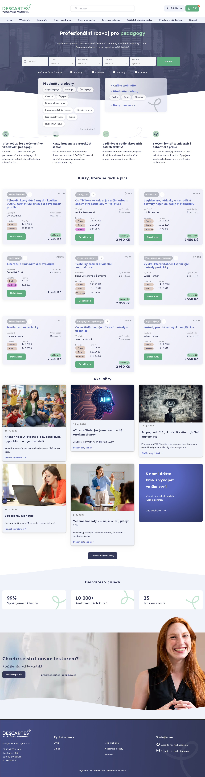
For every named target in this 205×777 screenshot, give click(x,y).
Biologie (69, 89)
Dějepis (62, 96)
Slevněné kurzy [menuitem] (86, 20)
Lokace (108, 59)
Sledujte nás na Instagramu (174, 751)
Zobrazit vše (86, 129)
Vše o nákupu (112, 742)
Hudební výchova (53, 123)
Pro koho (83, 59)
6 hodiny (121, 72)
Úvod (56, 742)
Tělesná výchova (17, 194)
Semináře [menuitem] (42, 20)
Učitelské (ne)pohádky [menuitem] (139, 20)
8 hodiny (142, 72)
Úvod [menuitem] (9, 20)
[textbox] (62, 63)
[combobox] (62, 63)
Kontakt (109, 754)
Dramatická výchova (55, 103)
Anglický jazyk (52, 89)
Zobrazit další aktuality (102, 555)
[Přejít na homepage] (18, 8)
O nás (57, 748)
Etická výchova (84, 110)
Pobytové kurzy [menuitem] (62, 20)
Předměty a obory (125, 91)
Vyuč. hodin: (55, 213)
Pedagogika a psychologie (158, 258)
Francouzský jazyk (54, 117)
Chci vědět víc (155, 510)
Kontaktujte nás (14, 674)
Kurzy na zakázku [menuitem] (111, 20)
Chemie (49, 96)
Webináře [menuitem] (24, 20)
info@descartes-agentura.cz (58, 675)
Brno (126, 97)
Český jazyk (85, 89)
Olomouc (139, 97)
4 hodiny (99, 72)
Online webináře (124, 85)
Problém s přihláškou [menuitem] (171, 20)
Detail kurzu (16, 236)
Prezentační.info (97, 770)
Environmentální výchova (57, 110)
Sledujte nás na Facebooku (174, 744)
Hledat (168, 61)
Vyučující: (11, 213)
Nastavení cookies (116, 770)
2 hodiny (78, 72)
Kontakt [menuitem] (193, 20)
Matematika (151, 194)
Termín (135, 59)
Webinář (80, 229)
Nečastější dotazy (114, 748)
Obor (53, 59)
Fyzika (72, 117)
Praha (115, 97)
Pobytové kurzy (123, 105)
